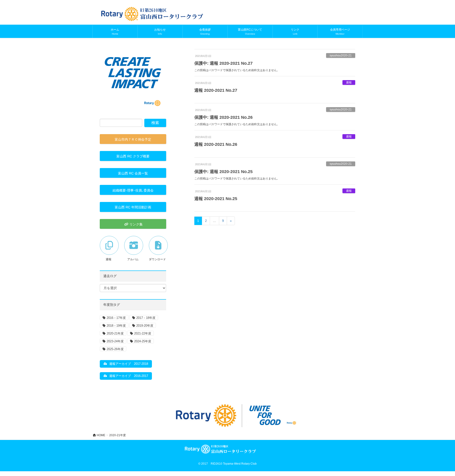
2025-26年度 (115, 349)
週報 (349, 82)
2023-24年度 (115, 341)
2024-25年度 (142, 341)
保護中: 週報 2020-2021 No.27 (223, 63)
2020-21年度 (115, 333)
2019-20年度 (144, 325)
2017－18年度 (145, 318)
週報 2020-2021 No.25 (215, 198)
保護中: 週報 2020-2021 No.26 (223, 117)
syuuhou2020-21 (341, 55)
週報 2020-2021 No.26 (215, 144)
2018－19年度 (116, 325)
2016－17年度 (116, 318)
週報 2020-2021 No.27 (215, 90)
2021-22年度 (142, 333)
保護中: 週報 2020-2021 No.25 (223, 171)
